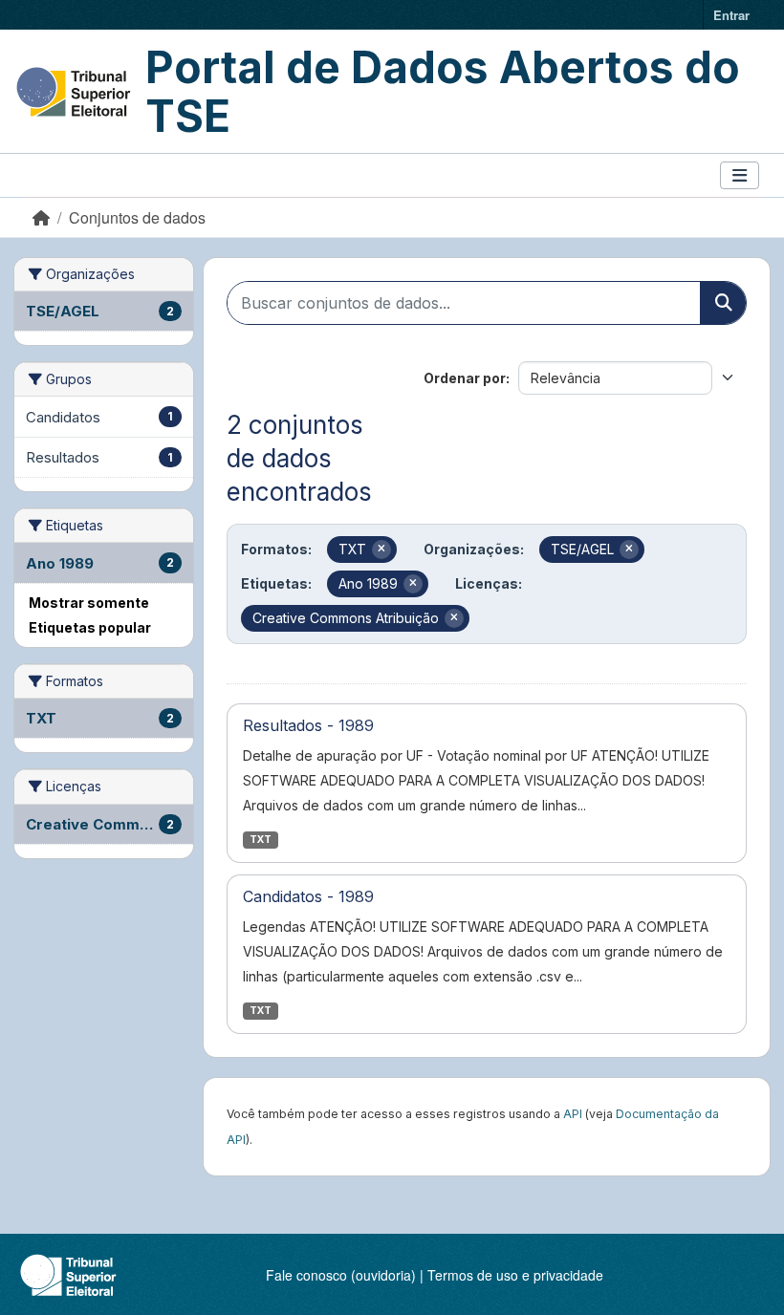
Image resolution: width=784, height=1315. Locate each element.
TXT (261, 839)
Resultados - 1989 (308, 725)
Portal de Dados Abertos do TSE (442, 91)
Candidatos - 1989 (308, 896)
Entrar (731, 15)
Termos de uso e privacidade (515, 1274)
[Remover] (381, 549)
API (572, 1114)
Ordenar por (465, 378)
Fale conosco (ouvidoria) (341, 1274)
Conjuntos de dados (137, 217)
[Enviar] (723, 303)
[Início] (41, 217)
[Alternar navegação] (739, 175)
